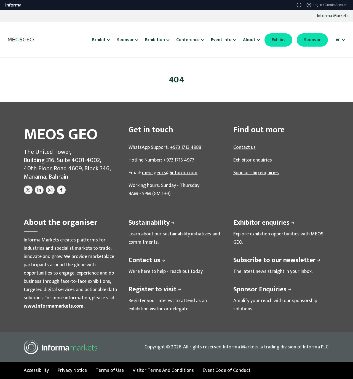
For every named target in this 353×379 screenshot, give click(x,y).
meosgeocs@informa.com (169, 173)
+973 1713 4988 (185, 147)
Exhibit (278, 40)
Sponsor (312, 40)
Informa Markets (333, 16)
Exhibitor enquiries (252, 160)
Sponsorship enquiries (256, 173)
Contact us (244, 147)
